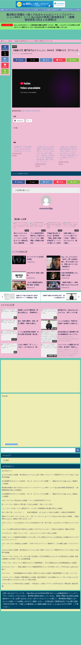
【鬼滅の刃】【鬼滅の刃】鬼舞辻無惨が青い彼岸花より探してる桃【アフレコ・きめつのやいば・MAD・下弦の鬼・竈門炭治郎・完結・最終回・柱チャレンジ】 (69, 153)
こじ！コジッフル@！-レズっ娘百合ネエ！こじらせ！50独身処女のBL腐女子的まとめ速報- (32, 508)
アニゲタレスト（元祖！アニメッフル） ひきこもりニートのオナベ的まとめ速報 (29, 533)
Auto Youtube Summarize (30, 111)
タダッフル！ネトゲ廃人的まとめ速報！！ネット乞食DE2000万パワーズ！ (27, 500)
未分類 (14, 46)
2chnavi (5, 396)
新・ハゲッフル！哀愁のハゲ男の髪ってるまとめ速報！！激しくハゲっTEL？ (27, 504)
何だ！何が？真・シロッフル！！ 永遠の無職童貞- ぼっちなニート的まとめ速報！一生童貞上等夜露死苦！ (39, 512)
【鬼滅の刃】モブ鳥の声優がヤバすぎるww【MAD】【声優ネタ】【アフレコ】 (22, 149)
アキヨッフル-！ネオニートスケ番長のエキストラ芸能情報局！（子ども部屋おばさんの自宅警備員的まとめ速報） (40, 563)
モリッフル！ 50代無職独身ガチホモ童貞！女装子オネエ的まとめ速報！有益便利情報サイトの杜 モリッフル (39, 573)
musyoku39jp (46, 208)
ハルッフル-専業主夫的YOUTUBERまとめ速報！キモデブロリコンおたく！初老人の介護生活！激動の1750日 (38, 529)
